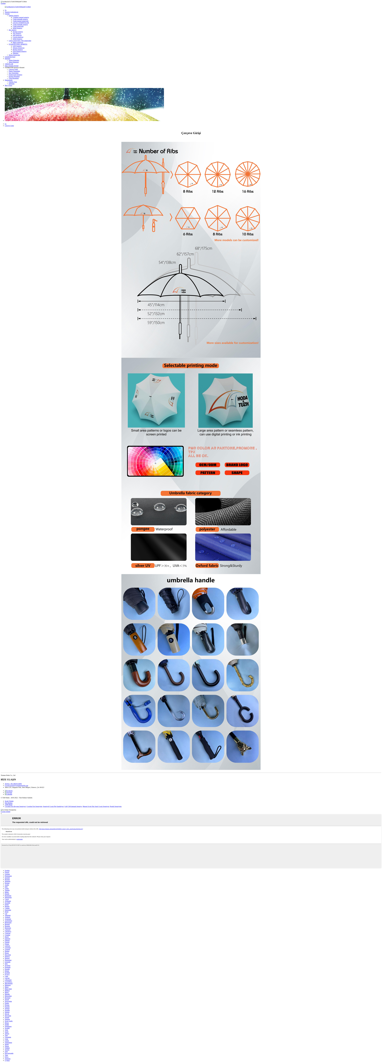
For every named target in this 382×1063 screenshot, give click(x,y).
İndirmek (11, 84)
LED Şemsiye (17, 46)
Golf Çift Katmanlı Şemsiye (73, 806)
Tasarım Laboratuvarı (11, 12)
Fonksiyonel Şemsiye (15, 75)
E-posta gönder (5, 811)
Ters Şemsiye (17, 33)
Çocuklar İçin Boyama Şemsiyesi (15, 806)
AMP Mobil (8, 805)
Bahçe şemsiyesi (18, 42)
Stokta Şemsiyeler (14, 55)
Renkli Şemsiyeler (115, 806)
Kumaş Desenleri (14, 76)
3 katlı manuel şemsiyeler (21, 21)
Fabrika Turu (13, 82)
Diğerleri (15, 53)
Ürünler (7, 14)
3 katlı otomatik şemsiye (20, 24)
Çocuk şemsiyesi (18, 37)
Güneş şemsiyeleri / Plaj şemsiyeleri (20, 41)
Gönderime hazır (10, 57)
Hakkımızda (8, 80)
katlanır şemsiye (14, 15)
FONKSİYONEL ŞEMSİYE (18, 44)
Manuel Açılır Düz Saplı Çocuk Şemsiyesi (96, 806)
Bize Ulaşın (8, 85)
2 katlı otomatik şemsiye (20, 19)
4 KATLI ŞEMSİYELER (21, 23)
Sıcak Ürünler (9, 801)
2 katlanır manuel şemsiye (21, 17)
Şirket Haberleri (14, 62)
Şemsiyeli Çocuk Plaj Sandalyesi (53, 806)
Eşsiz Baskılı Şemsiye (19, 51)
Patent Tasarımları (14, 71)
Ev (6, 10)
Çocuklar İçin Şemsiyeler (34, 806)
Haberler (7, 58)
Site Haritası (8, 803)
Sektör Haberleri (14, 60)
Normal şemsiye (18, 32)
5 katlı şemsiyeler (18, 26)
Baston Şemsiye (18, 49)
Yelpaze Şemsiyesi (18, 48)
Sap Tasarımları (14, 73)
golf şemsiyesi (17, 35)
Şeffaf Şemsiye (17, 28)
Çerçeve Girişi (13, 69)
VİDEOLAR (9, 64)
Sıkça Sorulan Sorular (12, 66)
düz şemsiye (12, 30)
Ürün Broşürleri (14, 78)
